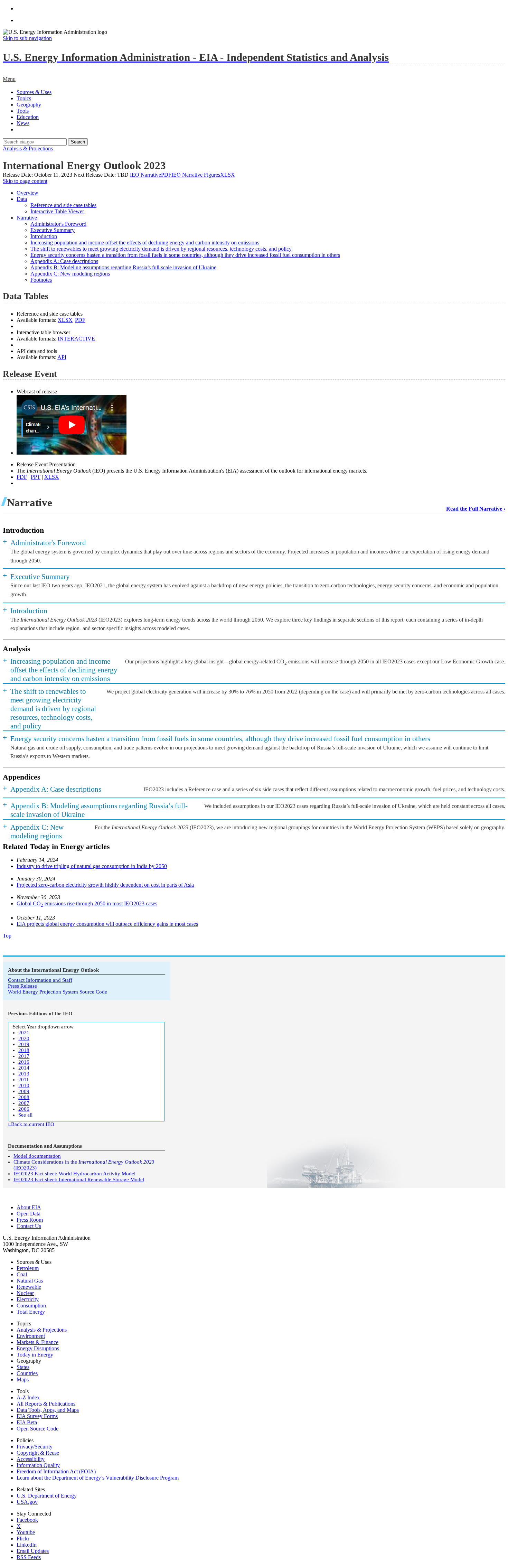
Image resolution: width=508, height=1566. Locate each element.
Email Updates (33, 1551)
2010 (23, 1085)
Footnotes (41, 280)
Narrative (27, 218)
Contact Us (29, 1226)
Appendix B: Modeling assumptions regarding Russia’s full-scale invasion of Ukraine (123, 267)
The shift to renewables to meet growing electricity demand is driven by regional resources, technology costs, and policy (161, 249)
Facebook (27, 1520)
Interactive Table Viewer (57, 211)
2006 (23, 1109)
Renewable (29, 1287)
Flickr (23, 1538)
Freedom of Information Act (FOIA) (56, 1471)
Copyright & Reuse (38, 1453)
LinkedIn (27, 1545)
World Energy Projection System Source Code (57, 992)
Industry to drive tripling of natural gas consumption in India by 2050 (92, 866)
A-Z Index (28, 1397)
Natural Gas (30, 1281)
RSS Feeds (29, 1557)
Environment (31, 1336)
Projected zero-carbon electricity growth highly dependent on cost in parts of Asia (105, 885)
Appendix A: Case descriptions (64, 261)
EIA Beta (27, 1422)
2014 (23, 1068)
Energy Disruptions (38, 1348)
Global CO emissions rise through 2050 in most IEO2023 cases (87, 903)
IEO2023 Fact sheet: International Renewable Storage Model (78, 1179)
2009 (23, 1091)
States (23, 1367)
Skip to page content (25, 181)
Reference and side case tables (63, 205)
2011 (23, 1079)
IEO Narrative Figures (203, 175)
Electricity (28, 1299)
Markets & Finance (37, 1342)
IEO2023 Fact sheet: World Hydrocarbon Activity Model (74, 1173)
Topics (24, 98)
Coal (22, 1274)
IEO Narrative (150, 175)
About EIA (29, 1207)
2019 (23, 1044)
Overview (27, 193)
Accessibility (31, 1459)
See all (25, 1115)
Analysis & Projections (28, 148)
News (23, 123)
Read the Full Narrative (474, 509)
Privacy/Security (35, 1447)
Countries (27, 1373)
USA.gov (27, 1502)
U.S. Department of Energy (47, 1496)
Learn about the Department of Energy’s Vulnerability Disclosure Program (98, 1478)
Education (28, 117)
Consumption (31, 1305)
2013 (23, 1073)
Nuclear (25, 1293)
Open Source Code (37, 1429)
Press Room (30, 1220)
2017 (23, 1056)
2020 (23, 1038)
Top (7, 936)
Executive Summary (52, 230)
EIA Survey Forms (37, 1416)
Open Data (28, 1214)
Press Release (22, 986)
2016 (23, 1062)
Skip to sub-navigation (27, 38)
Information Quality (38, 1465)
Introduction (43, 236)
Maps (23, 1379)
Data (22, 199)
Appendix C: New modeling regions (70, 274)
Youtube (26, 1532)
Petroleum (28, 1268)
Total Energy (31, 1312)
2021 (23, 1032)
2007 (23, 1103)
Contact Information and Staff (40, 980)
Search (78, 142)
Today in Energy (35, 1355)
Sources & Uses (34, 92)
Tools (23, 111)
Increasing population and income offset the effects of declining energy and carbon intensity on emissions (144, 242)
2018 (23, 1050)
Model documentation (37, 1156)
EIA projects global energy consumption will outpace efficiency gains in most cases (107, 924)
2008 (23, 1097)
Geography (29, 105)
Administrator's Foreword (58, 224)
